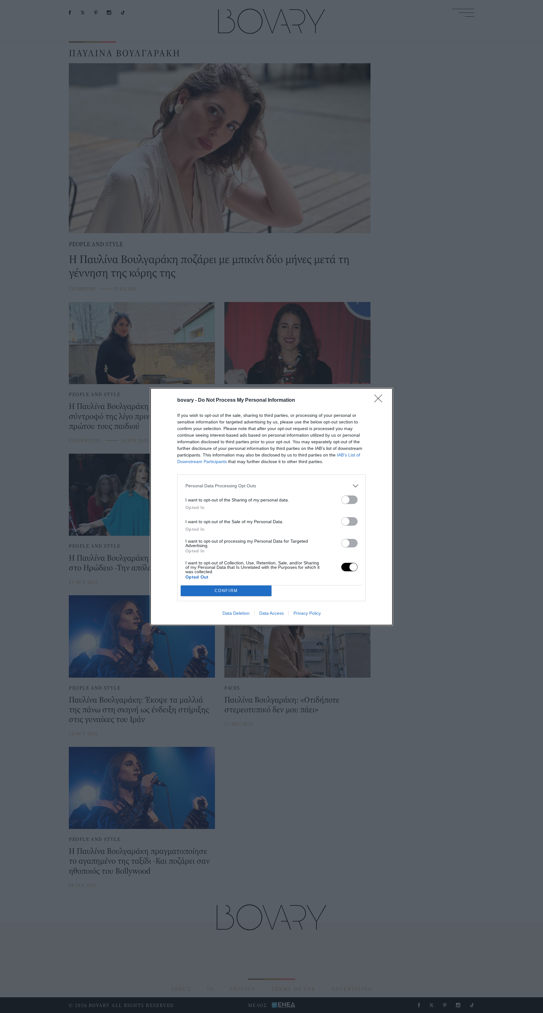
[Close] (380, 400)
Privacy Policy (307, 613)
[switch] (349, 499)
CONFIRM (226, 590)
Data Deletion (236, 613)
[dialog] (271, 506)
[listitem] (271, 486)
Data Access (271, 613)
